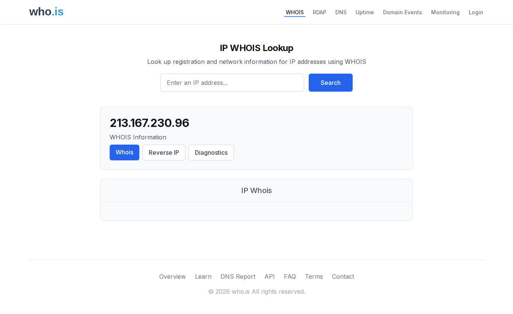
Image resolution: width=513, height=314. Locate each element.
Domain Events (402, 12)
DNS (341, 12)
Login (476, 12)
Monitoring (445, 12)
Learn (203, 276)
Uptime (365, 12)
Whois (124, 152)
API (269, 276)
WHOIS (295, 12)
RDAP (319, 12)
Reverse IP (164, 152)
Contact (343, 276)
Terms (314, 276)
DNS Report (237, 276)
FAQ (290, 276)
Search (331, 82)
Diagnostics (211, 152)
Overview (172, 276)
